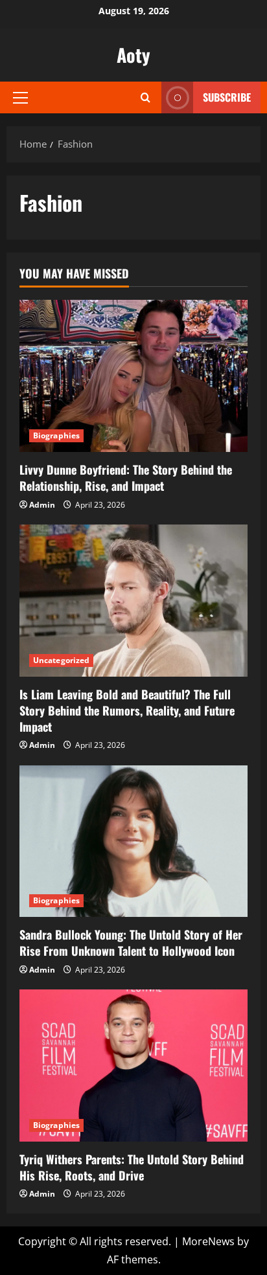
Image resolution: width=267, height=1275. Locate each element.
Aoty (133, 54)
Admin (42, 504)
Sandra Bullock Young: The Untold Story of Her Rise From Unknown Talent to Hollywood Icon (130, 942)
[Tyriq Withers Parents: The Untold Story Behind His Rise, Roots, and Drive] (133, 1065)
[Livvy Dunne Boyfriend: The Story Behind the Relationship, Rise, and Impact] (133, 376)
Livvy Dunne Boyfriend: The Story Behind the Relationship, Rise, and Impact (125, 477)
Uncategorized (61, 660)
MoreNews (208, 1241)
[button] (20, 97)
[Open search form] (145, 97)
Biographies (56, 435)
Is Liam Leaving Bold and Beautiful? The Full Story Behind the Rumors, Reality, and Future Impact (127, 710)
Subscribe (227, 97)
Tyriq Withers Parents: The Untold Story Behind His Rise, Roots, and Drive (131, 1167)
